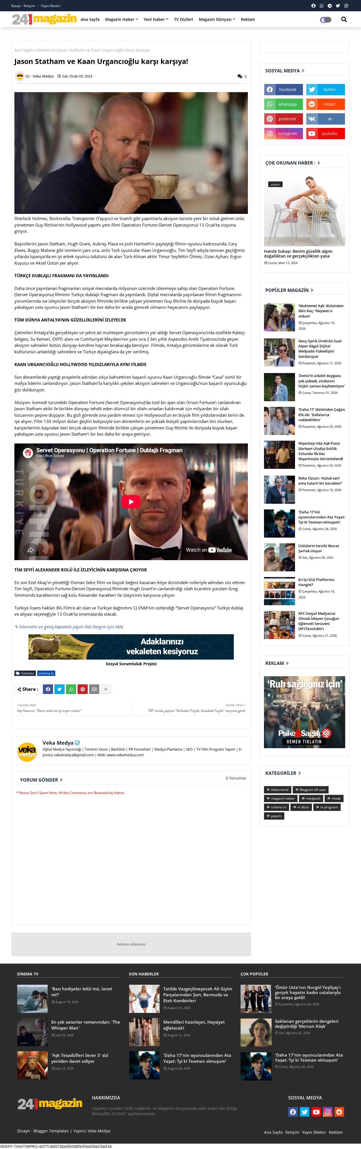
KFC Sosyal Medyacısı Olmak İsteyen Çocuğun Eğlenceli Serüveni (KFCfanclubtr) (318, 621)
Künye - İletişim (23, 5)
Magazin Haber (119, 19)
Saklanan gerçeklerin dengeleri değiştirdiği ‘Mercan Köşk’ (306, 1024)
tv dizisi (303, 807)
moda (336, 798)
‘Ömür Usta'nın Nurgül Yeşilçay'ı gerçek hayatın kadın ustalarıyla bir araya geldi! (308, 992)
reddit (329, 104)
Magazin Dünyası (215, 19)
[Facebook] (48, 689)
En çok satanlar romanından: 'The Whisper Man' (85, 1025)
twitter (329, 89)
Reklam (248, 19)
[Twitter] (59, 689)
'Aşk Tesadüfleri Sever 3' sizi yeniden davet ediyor (79, 1058)
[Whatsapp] (71, 689)
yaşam (276, 815)
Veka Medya (58, 742)
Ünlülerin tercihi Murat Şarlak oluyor (318, 548)
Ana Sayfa (90, 19)
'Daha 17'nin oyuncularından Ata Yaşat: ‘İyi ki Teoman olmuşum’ (321, 517)
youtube (329, 133)
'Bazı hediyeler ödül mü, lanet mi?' (81, 991)
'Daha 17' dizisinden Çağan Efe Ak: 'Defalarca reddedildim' (321, 414)
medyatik (313, 798)
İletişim (292, 1132)
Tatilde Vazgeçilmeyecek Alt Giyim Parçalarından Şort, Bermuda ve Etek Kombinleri (197, 994)
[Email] (94, 689)
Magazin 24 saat (313, 789)
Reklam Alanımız (131, 944)
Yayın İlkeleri (51, 5)
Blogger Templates (51, 1131)
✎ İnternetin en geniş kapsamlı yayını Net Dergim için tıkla (68, 626)
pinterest (287, 118)
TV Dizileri (183, 19)
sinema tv (45, 50)
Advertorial (280, 789)
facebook (287, 89)
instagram (287, 133)
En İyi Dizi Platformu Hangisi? (316, 582)
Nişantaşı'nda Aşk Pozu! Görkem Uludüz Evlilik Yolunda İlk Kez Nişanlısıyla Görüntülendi (320, 451)
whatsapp (287, 104)
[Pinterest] (83, 689)
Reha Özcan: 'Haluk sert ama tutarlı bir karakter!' (320, 481)
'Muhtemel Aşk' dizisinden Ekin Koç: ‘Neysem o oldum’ (321, 310)
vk (330, 118)
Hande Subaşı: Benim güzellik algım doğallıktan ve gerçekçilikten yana (298, 254)
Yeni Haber (154, 19)
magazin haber (283, 798)
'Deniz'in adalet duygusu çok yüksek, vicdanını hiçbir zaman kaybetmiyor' (321, 380)
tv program (329, 807)
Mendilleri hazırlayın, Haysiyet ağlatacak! (194, 1025)
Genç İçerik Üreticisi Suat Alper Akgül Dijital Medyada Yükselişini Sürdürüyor (320, 348)
